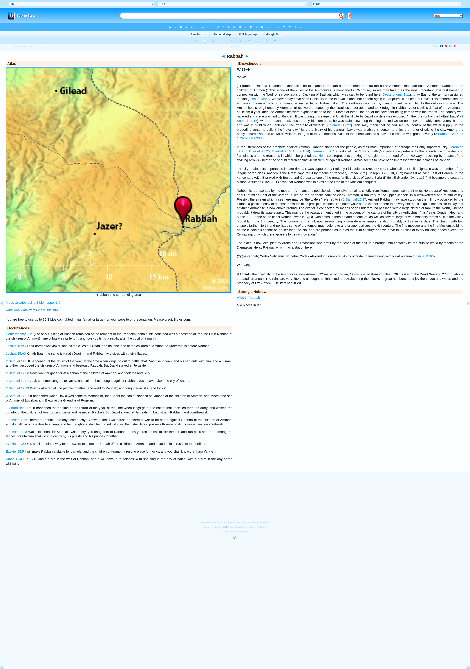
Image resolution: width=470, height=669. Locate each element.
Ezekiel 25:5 (15, 451)
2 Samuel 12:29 (17, 388)
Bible (16, 46)
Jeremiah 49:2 (16, 420)
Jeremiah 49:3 (16, 432)
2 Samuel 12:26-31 (449, 134)
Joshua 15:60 (16, 353)
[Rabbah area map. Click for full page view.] (118, 291)
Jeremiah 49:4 (323, 151)
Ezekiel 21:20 (16, 444)
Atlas (23, 46)
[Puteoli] (4, 311)
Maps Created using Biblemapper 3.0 (33, 302)
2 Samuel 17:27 (17, 396)
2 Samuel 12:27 (17, 381)
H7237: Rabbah (248, 297)
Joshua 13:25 (16, 346)
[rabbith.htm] (465, 311)
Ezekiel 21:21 (323, 156)
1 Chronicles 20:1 (19, 408)
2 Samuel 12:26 (17, 373)
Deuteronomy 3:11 (19, 334)
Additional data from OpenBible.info (32, 310)
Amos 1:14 (14, 459)
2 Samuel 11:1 (16, 361)
